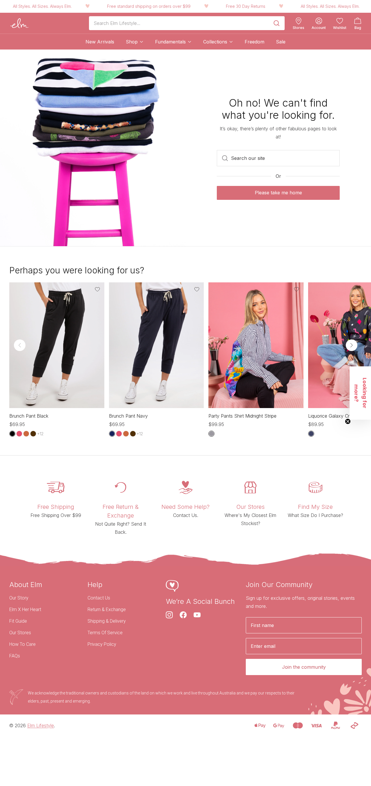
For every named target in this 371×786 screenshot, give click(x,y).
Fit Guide (18, 621)
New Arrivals (100, 42)
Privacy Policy (102, 644)
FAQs (14, 656)
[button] (360, 393)
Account (319, 28)
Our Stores (20, 632)
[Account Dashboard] (319, 21)
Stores (298, 28)
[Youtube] (197, 614)
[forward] (351, 345)
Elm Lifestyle (40, 725)
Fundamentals (170, 42)
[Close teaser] (348, 421)
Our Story (18, 598)
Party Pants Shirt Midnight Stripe (242, 416)
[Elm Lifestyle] (19, 23)
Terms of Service (105, 632)
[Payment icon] (260, 725)
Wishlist (339, 28)
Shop (132, 42)
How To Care (22, 644)
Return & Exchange (107, 609)
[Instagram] (169, 614)
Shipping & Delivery (107, 621)
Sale (280, 42)
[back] (20, 345)
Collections (215, 42)
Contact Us (99, 598)
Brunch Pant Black (28, 416)
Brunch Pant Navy (128, 416)
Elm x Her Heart (25, 609)
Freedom (254, 42)
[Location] (298, 21)
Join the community (304, 667)
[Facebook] (183, 614)
